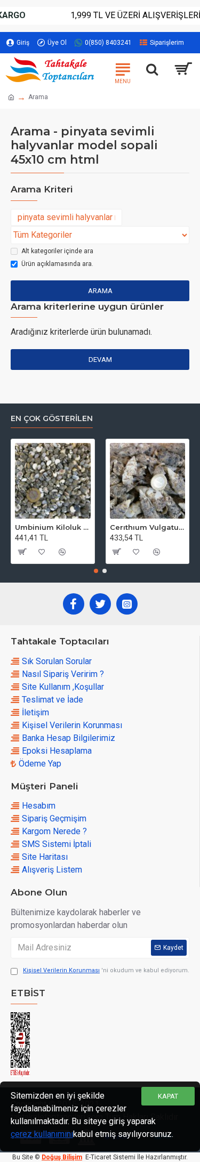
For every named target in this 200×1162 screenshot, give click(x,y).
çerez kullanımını (42, 1134)
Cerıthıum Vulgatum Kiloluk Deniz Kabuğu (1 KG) (148, 527)
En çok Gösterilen (52, 418)
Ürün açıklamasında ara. (57, 264)
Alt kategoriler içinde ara (57, 251)
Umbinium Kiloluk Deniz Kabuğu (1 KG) (53, 527)
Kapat (168, 1096)
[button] (96, 571)
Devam (100, 360)
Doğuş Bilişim (62, 1157)
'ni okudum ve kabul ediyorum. (106, 970)
